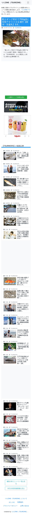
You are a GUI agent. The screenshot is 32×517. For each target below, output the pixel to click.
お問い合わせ (24, 506)
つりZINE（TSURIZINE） (20, 511)
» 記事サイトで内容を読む (16, 97)
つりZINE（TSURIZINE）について (16, 498)
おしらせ (12, 502)
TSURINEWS (18, 27)
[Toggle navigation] (28, 2)
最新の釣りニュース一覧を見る (16, 482)
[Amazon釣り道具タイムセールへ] (16, 106)
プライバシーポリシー (10, 506)
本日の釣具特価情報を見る (16, 488)
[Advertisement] (16, 79)
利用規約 (20, 502)
